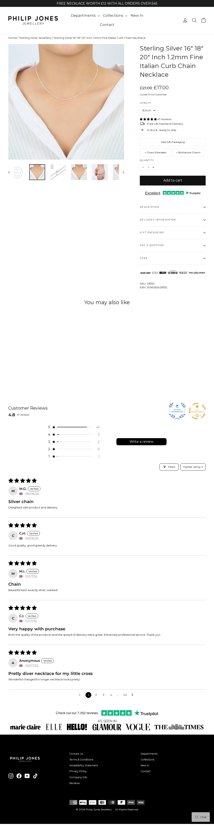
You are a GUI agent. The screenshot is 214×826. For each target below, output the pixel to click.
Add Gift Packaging (173, 142)
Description (149, 207)
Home (12, 37)
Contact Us (76, 753)
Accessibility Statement (83, 765)
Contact (107, 25)
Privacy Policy (78, 771)
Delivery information (158, 219)
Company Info (78, 777)
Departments (84, 15)
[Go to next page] (133, 695)
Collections (113, 15)
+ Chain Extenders (155, 152)
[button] (148, 119)
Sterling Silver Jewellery (35, 37)
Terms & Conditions (81, 759)
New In (137, 15)
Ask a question (152, 245)
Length (145, 103)
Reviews (74, 783)
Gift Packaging (152, 232)
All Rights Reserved (126, 809)
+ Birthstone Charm (188, 152)
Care (144, 258)
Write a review (141, 442)
